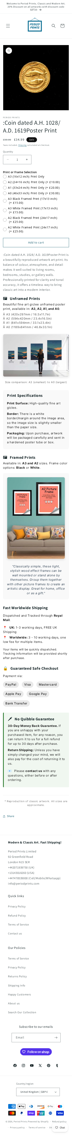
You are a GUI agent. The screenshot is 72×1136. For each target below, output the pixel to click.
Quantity (8, 151)
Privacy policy (17, 1127)
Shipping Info (16, 985)
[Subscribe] (56, 1037)
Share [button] (10, 816)
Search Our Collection (22, 1012)
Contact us (15, 933)
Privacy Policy (16, 906)
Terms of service (37, 1127)
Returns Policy (17, 976)
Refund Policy (17, 915)
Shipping (22, 145)
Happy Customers (19, 994)
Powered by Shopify (38, 1121)
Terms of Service (18, 924)
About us (14, 1003)
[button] (8, 25)
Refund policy (59, 1121)
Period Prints (20, 1121)
